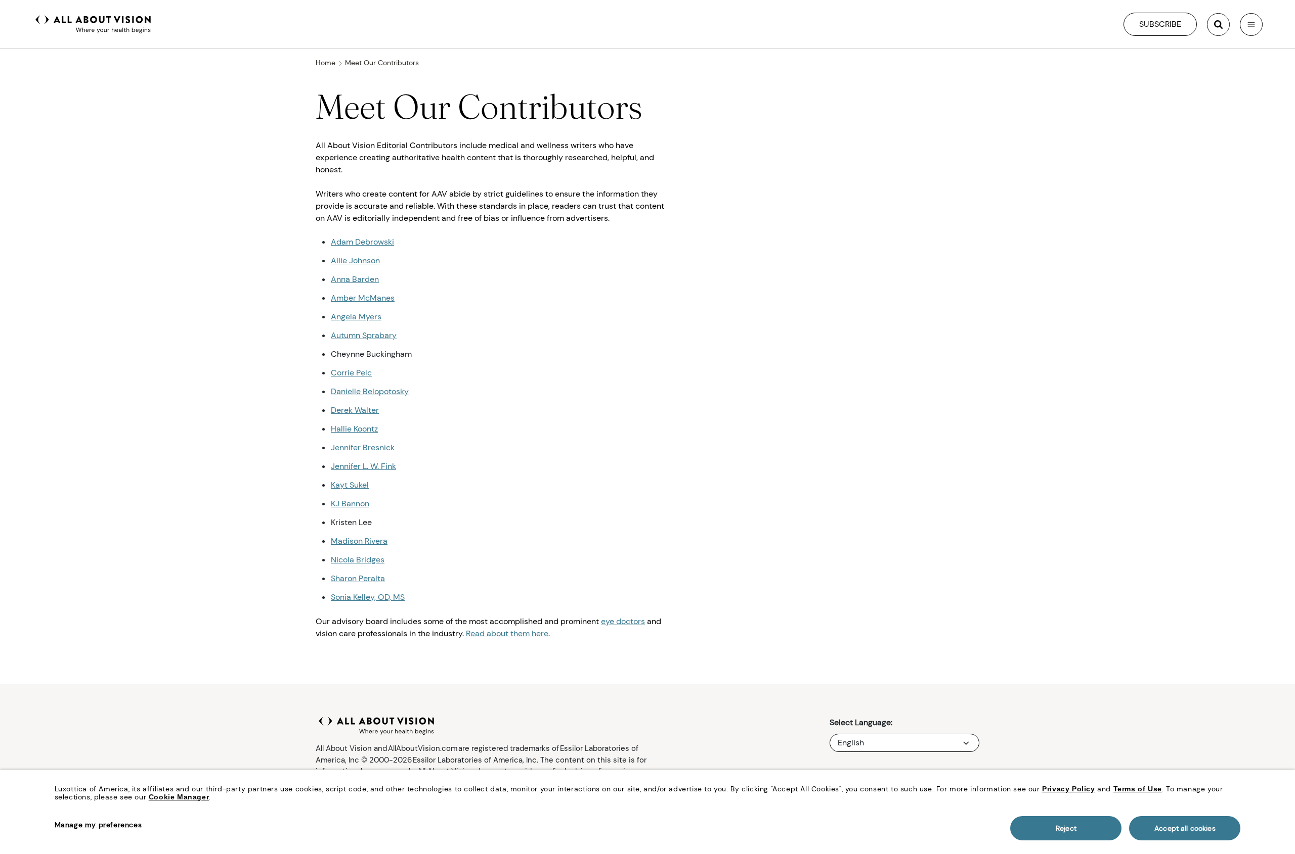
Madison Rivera (359, 541)
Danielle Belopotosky (370, 391)
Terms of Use (1137, 789)
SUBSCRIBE (1160, 24)
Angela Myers (356, 316)
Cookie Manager (179, 797)
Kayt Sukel (350, 485)
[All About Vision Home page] (93, 23)
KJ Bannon (350, 503)
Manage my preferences (98, 824)
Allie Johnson (355, 260)
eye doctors (623, 621)
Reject (1066, 828)
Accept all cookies (1185, 828)
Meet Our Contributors (382, 62)
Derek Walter (355, 410)
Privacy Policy (1068, 789)
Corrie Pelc (351, 372)
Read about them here (507, 633)
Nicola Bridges (357, 559)
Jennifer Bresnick (363, 447)
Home (325, 62)
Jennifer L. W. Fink (363, 466)
